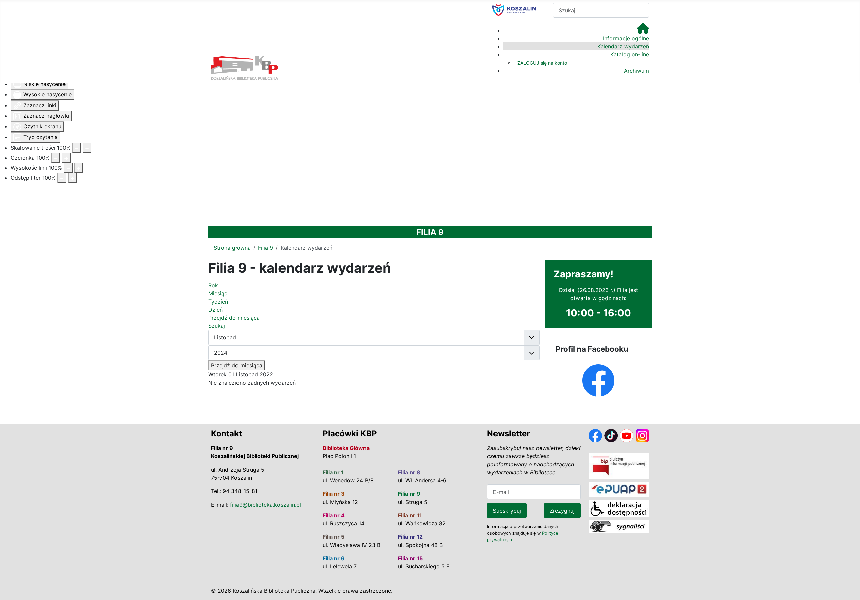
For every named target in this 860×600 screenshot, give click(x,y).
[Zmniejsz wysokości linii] (68, 168)
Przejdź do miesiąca (236, 365)
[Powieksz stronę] (87, 148)
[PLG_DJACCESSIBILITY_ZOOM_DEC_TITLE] (76, 148)
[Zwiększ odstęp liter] (72, 178)
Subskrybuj (507, 510)
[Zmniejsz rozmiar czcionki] (55, 158)
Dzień (215, 309)
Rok (213, 285)
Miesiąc (217, 293)
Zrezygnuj (562, 510)
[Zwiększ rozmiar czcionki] (66, 158)
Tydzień (218, 301)
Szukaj (216, 325)
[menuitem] (643, 30)
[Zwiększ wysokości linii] (78, 168)
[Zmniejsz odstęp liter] (61, 178)
